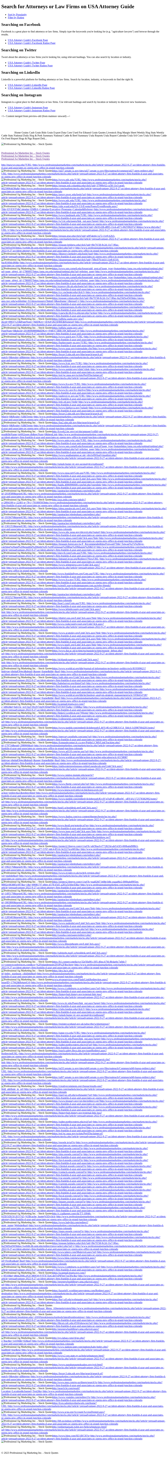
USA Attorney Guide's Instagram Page (28, 107)
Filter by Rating (16, 17)
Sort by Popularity (17, 14)
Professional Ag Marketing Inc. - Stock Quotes (25, 153)
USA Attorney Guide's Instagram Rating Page (31, 110)
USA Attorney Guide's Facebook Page (28, 40)
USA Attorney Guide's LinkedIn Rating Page (31, 88)
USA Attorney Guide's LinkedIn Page (27, 85)
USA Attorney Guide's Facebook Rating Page (31, 43)
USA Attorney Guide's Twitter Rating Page (30, 65)
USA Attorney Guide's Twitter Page (26, 62)
